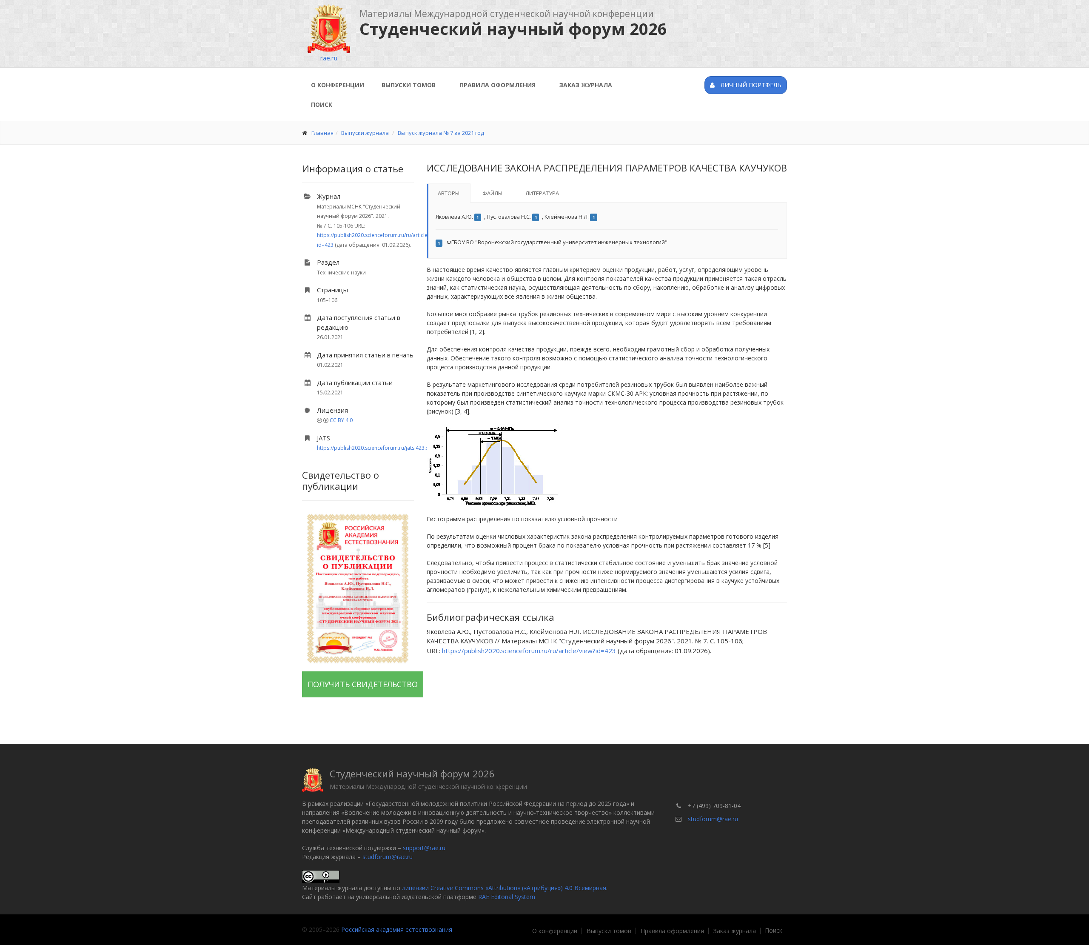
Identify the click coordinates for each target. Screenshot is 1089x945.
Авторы (448, 193)
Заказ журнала (585, 85)
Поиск (321, 104)
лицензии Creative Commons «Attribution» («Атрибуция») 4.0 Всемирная (504, 888)
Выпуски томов (409, 85)
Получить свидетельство (363, 684)
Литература (542, 193)
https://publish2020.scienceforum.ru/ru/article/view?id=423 (529, 650)
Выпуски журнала (365, 133)
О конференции (337, 85)
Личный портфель (750, 85)
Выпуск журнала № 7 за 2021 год (441, 133)
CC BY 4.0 (341, 420)
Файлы (492, 193)
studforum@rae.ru (387, 857)
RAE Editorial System (506, 897)
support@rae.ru (424, 848)
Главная (322, 133)
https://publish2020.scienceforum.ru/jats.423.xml (375, 447)
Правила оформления (497, 85)
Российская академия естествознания (396, 929)
